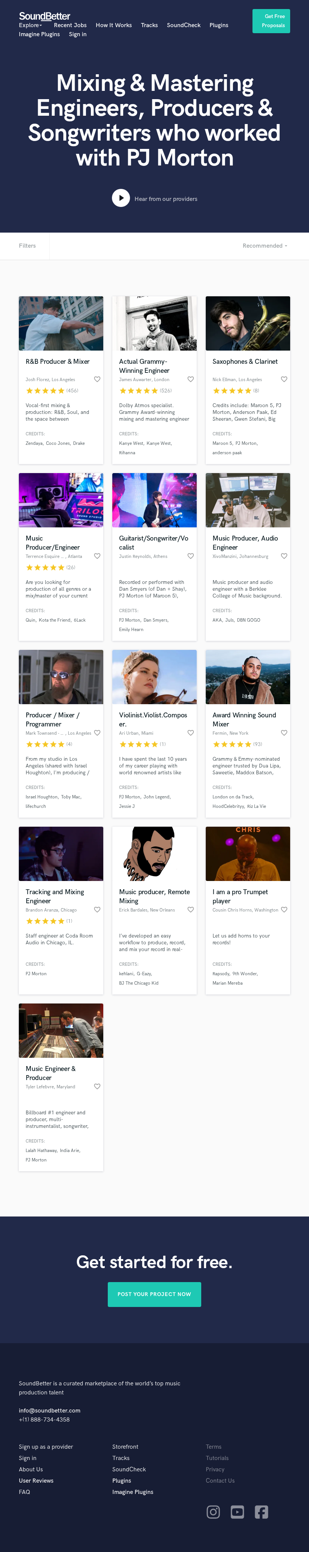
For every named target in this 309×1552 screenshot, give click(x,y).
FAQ (24, 1492)
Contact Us (220, 1481)
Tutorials (217, 1458)
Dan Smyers (155, 620)
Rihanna (127, 453)
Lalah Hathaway (41, 1151)
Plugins (219, 25)
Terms (214, 1447)
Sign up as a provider (46, 1447)
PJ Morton (246, 443)
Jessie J (127, 806)
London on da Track (232, 797)
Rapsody (221, 974)
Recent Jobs (70, 25)
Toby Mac (70, 797)
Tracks (149, 25)
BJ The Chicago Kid (139, 983)
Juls (229, 620)
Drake (79, 443)
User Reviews (36, 1481)
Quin (30, 620)
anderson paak (227, 453)
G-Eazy (144, 974)
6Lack (80, 620)
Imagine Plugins (39, 34)
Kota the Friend (54, 620)
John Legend (157, 797)
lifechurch (36, 806)
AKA (217, 620)
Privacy (215, 1469)
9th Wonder (245, 974)
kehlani (126, 974)
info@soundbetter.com (49, 1410)
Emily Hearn (131, 630)
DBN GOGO (248, 620)
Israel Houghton (42, 797)
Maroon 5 (222, 443)
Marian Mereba (228, 983)
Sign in (78, 34)
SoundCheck (183, 25)
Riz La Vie (256, 806)
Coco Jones (58, 443)
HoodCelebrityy (228, 806)
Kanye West (131, 443)
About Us (31, 1469)
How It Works (114, 25)
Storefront (125, 1447)
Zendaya (34, 443)
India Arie (69, 1151)
